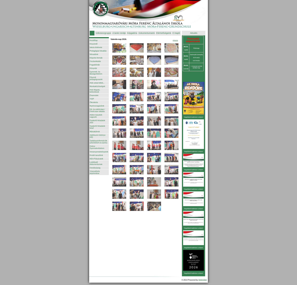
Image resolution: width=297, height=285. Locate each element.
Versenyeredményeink (99, 152)
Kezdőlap (94, 40)
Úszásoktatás (95, 61)
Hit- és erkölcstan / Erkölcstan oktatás (97, 110)
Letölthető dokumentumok (96, 163)
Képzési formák (96, 58)
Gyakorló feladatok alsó (97, 121)
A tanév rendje (119, 33)
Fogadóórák (95, 65)
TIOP (92, 99)
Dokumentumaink (147, 33)
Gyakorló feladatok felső (97, 127)
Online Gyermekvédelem (97, 147)
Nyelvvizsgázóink (97, 106)
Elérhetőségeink (163, 33)
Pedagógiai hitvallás (98, 51)
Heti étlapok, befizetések (95, 91)
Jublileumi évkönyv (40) (97, 136)
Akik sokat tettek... (97, 83)
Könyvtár (93, 68)
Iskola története (96, 47)
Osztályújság (95, 168)
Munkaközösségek (97, 86)
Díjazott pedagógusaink (96, 78)
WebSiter (202, 280)
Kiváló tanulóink (96, 155)
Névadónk (94, 54)
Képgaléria (132, 33)
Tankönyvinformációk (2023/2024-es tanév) (98, 142)
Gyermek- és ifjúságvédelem (96, 73)
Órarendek (94, 95)
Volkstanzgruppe (103, 33)
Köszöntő (93, 44)
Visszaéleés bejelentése (95, 172)
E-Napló (176, 33)
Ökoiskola (94, 102)
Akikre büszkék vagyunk (96, 116)
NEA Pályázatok (96, 159)
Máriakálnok (95, 132)
